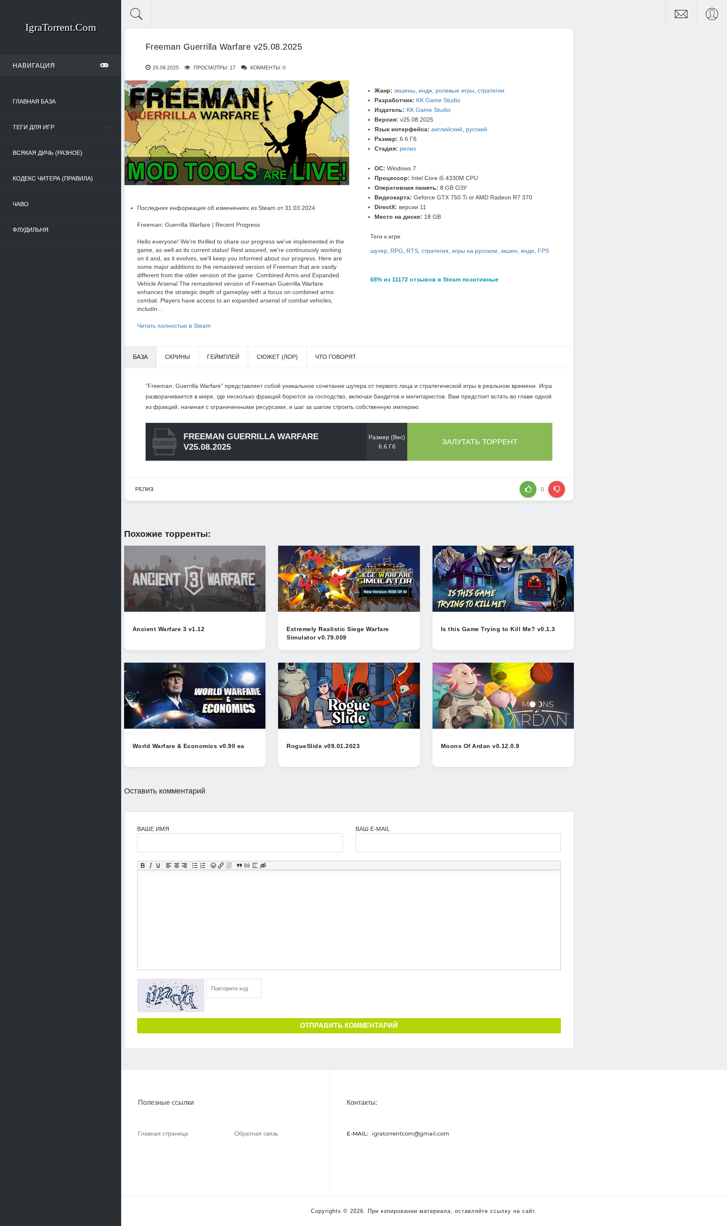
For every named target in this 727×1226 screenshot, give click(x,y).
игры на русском (474, 250)
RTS (412, 250)
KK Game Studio (438, 100)
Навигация (34, 65)
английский (446, 129)
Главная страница (163, 1133)
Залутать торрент (479, 442)
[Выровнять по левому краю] (169, 866)
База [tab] (140, 356)
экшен (509, 250)
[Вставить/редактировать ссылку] (221, 866)
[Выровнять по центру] (176, 866)
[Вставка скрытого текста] (263, 866)
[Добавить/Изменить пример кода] (247, 866)
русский (476, 129)
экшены (404, 90)
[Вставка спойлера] (255, 866)
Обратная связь (256, 1133)
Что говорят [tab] (335, 356)
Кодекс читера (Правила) (53, 178)
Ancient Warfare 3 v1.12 (169, 629)
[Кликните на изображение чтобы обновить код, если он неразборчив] (170, 995)
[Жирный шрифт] (142, 866)
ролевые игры (454, 90)
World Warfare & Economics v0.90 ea (188, 746)
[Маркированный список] (195, 866)
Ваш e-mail (373, 828)
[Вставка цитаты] (239, 866)
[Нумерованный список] (203, 866)
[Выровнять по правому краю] (184, 866)
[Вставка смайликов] (213, 866)
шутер (378, 250)
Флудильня (30, 229)
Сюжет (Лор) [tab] (277, 356)
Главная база (34, 101)
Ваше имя (153, 828)
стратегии (491, 90)
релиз (408, 148)
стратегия (435, 250)
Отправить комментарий (349, 1025)
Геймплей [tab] (223, 356)
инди (425, 90)
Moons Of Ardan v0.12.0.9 (480, 746)
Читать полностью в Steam (174, 325)
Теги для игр (33, 127)
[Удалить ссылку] (229, 866)
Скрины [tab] (177, 356)
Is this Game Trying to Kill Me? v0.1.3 (498, 629)
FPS (543, 250)
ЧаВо (21, 204)
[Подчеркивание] (158, 866)
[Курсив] (150, 866)
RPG (396, 250)
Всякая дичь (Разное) (47, 152)
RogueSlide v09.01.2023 (323, 746)
